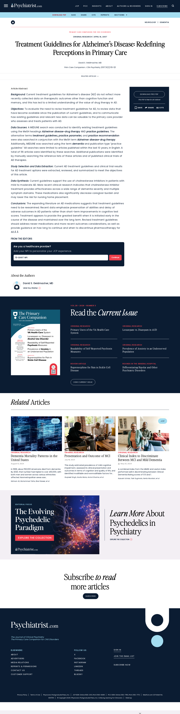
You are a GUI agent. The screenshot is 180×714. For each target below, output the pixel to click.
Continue (115, 257)
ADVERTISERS (17, 658)
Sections (119, 15)
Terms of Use (35, 695)
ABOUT (14, 654)
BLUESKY (78, 674)
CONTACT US (18, 670)
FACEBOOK (79, 658)
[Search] (173, 6)
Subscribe (162, 6)
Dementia (164, 22)
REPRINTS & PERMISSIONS (24, 666)
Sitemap (129, 698)
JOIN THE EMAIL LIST (124, 656)
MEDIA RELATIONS (20, 662)
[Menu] (6, 6)
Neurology (150, 22)
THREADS (78, 670)
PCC (85, 6)
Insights (96, 6)
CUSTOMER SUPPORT (22, 674)
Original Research (82, 37)
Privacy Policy (22, 695)
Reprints (105, 15)
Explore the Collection (119, 539)
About (109, 6)
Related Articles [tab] (88, 76)
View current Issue (83, 382)
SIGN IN (117, 650)
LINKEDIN (78, 666)
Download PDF (59, 15)
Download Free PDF (149, 94)
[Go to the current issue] (35, 374)
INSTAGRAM (80, 662)
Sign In (149, 6)
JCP (77, 6)
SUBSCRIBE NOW (122, 664)
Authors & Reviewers (129, 6)
